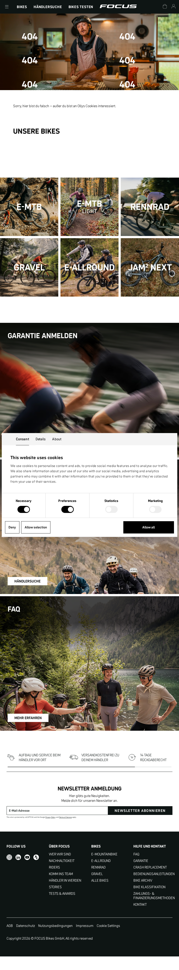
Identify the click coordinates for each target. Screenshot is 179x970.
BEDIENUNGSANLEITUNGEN (152, 874)
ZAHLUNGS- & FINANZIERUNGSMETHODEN (152, 895)
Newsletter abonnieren (140, 810)
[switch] (67, 509)
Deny (12, 527)
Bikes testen (81, 6)
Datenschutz (25, 925)
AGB (10, 925)
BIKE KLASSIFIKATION (149, 887)
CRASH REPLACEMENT (150, 867)
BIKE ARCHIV (142, 880)
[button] (6, 6)
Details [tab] (41, 439)
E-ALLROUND (101, 860)
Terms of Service (65, 817)
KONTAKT (140, 904)
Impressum (84, 925)
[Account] (173, 7)
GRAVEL (97, 874)
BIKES (22, 6)
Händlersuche (48, 6)
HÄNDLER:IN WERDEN (65, 880)
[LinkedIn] (18, 857)
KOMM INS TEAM (61, 874)
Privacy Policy (50, 817)
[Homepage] (118, 6)
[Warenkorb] (165, 7)
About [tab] (56, 439)
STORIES (55, 887)
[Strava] (36, 857)
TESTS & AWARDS (62, 893)
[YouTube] (27, 857)
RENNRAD (98, 867)
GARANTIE (140, 860)
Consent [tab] (22, 439)
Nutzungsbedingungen (55, 925)
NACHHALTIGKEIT (61, 860)
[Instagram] (9, 857)
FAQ (136, 854)
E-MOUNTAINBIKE (104, 854)
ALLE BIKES (99, 880)
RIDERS (54, 867)
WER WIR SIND (60, 854)
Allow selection (36, 527)
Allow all (148, 527)
